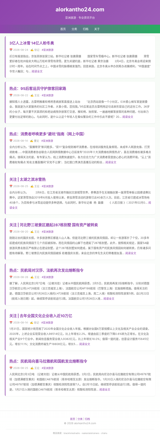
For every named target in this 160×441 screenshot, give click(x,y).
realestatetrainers (90, 433)
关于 (97, 29)
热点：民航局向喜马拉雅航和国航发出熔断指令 (48, 361)
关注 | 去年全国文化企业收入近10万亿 (40, 316)
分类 (74, 29)
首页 (63, 29)
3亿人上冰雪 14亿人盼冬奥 (31, 43)
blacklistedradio (72, 433)
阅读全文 (37, 71)
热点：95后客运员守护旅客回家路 (37, 88)
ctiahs (104, 433)
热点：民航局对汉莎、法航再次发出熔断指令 (46, 270)
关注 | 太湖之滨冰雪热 (27, 179)
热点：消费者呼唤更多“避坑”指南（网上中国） (48, 134)
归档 (85, 29)
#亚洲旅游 (47, 49)
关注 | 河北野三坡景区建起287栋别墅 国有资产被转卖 (53, 225)
